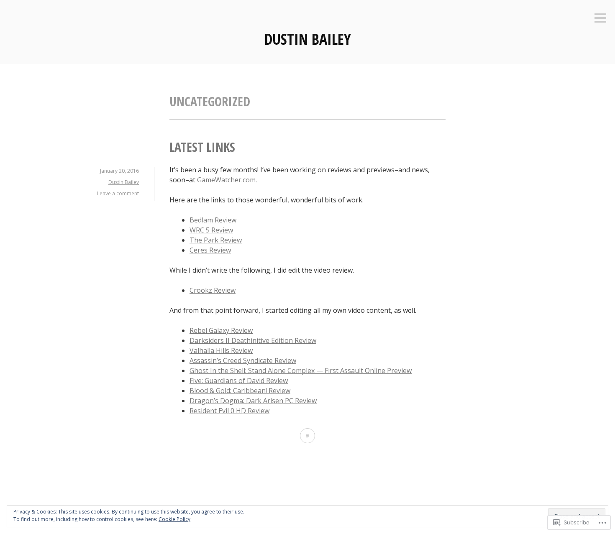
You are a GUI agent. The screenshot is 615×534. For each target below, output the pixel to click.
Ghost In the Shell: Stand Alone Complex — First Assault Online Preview (301, 370)
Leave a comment (118, 193)
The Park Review (216, 240)
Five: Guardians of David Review (239, 380)
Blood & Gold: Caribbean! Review (240, 390)
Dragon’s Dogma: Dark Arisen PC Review (253, 400)
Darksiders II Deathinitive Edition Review (253, 340)
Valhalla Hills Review (221, 350)
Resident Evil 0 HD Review (229, 410)
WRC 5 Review (211, 230)
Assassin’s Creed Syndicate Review (243, 360)
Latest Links (202, 147)
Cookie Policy (174, 519)
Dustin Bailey (307, 39)
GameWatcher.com (226, 179)
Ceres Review (210, 250)
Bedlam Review (213, 220)
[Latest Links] (307, 435)
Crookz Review (213, 290)
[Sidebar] (600, 18)
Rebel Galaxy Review (221, 330)
